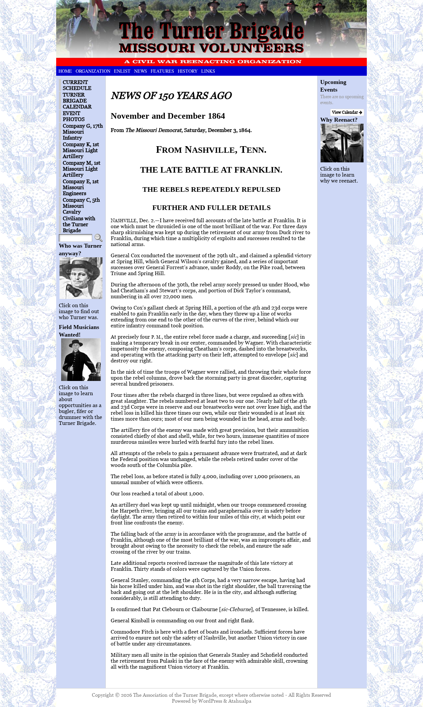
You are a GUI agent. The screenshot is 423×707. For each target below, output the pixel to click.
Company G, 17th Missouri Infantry (83, 132)
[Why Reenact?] (342, 143)
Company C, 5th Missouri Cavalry (81, 206)
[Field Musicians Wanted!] (81, 359)
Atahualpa (239, 701)
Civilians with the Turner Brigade (79, 224)
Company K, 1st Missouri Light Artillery (81, 150)
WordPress (210, 701)
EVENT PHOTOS (74, 116)
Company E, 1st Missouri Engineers (81, 187)
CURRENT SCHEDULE (77, 85)
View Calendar (345, 112)
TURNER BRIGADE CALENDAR (77, 100)
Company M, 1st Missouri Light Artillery (81, 169)
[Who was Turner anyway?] (81, 278)
